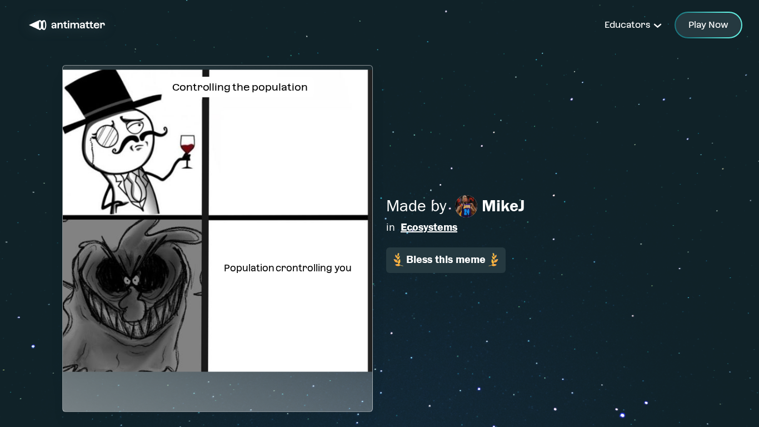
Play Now (708, 24)
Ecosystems (429, 227)
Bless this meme (446, 259)
